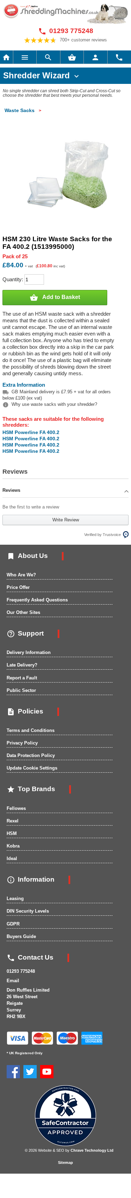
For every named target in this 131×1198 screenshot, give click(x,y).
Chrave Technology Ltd (92, 1150)
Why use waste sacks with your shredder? (54, 404)
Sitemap (65, 1162)
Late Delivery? (22, 665)
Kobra (13, 846)
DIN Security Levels (28, 911)
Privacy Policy (22, 743)
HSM (12, 833)
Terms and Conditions (30, 730)
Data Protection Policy (31, 755)
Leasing (15, 898)
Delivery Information (29, 652)
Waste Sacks (20, 110)
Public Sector (21, 690)
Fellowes (16, 808)
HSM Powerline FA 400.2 (30, 432)
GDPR (13, 924)
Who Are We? (21, 574)
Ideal (12, 858)
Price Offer (18, 587)
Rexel (13, 820)
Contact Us (30, 957)
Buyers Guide (21, 936)
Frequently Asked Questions (37, 599)
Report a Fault (22, 677)
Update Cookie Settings (32, 768)
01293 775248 (65, 30)
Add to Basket (55, 297)
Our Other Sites (23, 612)
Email (13, 980)
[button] (65, 491)
